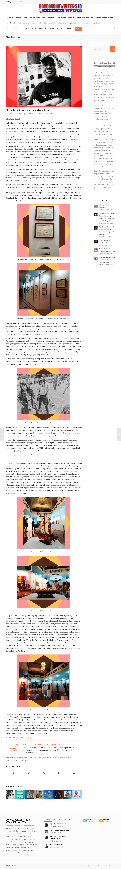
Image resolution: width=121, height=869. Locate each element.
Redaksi (19, 2)
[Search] (113, 29)
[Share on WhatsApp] (43, 773)
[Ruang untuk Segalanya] (29, 794)
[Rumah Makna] (48, 794)
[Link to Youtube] (113, 865)
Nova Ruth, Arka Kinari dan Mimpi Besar (28, 110)
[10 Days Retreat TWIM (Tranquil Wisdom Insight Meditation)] (19, 794)
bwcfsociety (51, 758)
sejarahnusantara (12, 760)
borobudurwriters (16, 758)
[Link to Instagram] (106, 865)
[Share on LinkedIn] (59, 773)
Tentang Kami (10, 2)
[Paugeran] (77, 794)
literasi (68, 758)
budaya (26, 758)
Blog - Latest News (13, 37)
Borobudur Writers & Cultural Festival (44, 114)
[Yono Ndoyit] (44, 76)
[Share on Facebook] (13, 773)
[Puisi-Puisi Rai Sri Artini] (10, 794)
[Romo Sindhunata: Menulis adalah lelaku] (119, 434)
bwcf (45, 758)
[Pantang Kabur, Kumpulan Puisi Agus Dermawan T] (2, 434)
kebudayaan (61, 758)
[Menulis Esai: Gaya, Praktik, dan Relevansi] (38, 794)
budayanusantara (36, 758)
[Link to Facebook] (110, 865)
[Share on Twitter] (28, 773)
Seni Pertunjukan (22, 114)
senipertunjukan (24, 760)
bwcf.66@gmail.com (101, 184)
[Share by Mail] (74, 773)
